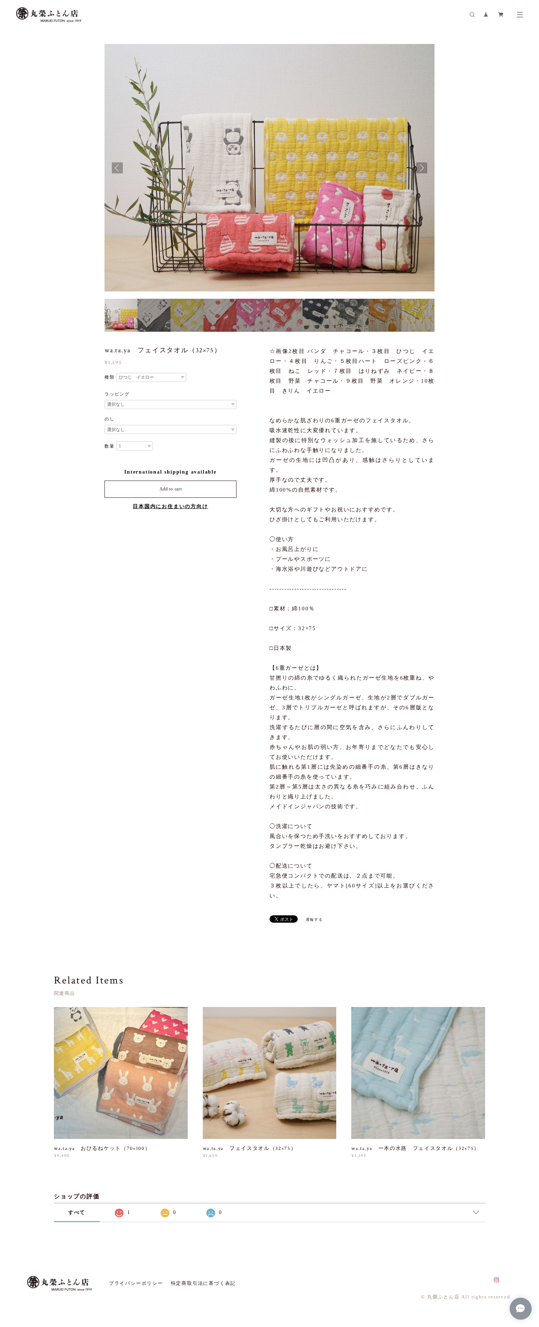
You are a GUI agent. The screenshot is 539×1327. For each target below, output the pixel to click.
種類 (109, 377)
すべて (76, 1212)
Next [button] (421, 167)
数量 (109, 446)
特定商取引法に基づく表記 (203, 1283)
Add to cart (171, 489)
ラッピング (117, 394)
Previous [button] (117, 167)
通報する (314, 920)
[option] (269, 167)
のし (109, 419)
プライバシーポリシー (136, 1283)
